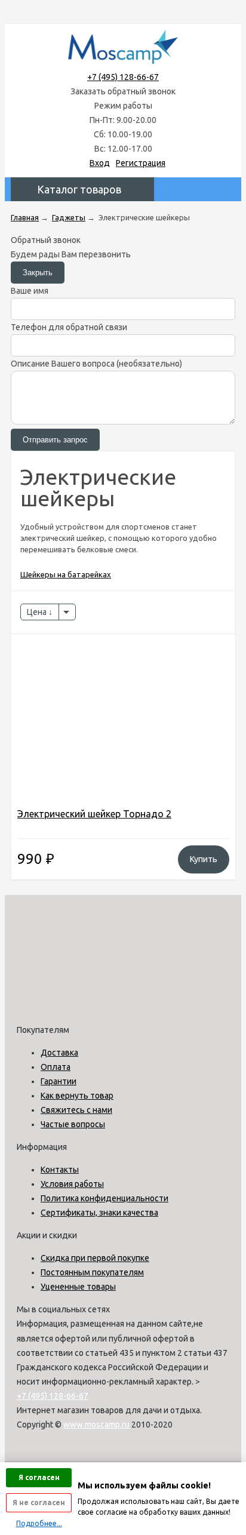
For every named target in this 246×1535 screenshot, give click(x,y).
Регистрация (140, 163)
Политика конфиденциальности (104, 1198)
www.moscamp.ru (96, 1424)
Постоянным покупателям (92, 1272)
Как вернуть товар (77, 1095)
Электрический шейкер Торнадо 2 (94, 813)
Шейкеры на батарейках (65, 574)
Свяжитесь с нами (76, 1110)
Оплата (55, 1067)
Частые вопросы (73, 1124)
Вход (100, 163)
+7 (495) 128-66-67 (123, 77)
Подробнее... (39, 1523)
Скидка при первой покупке (95, 1258)
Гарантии (58, 1081)
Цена (37, 612)
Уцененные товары (78, 1286)
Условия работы (72, 1184)
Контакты (60, 1169)
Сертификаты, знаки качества (99, 1212)
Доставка (59, 1052)
